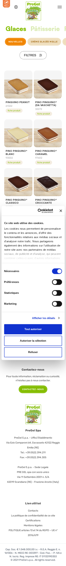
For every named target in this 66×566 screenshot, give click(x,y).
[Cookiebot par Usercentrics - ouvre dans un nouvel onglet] (39, 211)
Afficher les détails (43, 318)
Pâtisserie (45, 28)
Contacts (33, 510)
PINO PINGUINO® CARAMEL (46, 152)
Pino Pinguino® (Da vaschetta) (46, 104)
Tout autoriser (33, 329)
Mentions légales (33, 525)
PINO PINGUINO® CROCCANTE (46, 201)
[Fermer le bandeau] (60, 211)
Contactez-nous (33, 389)
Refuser (33, 352)
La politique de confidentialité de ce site (33, 515)
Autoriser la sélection (33, 340)
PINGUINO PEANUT (18, 102)
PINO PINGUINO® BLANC (16, 152)
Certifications (33, 520)
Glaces (16, 28)
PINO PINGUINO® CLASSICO (16, 201)
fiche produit (14, 110)
